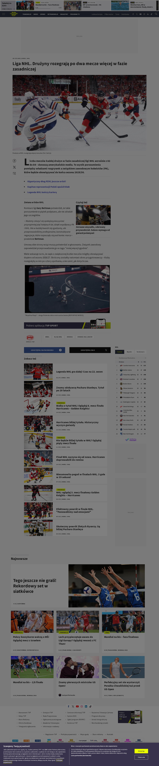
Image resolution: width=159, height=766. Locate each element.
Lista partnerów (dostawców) (81, 755)
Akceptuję (141, 751)
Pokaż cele (141, 757)
